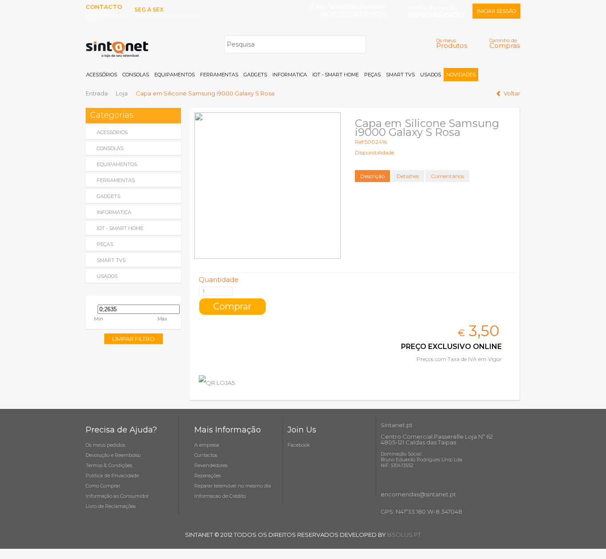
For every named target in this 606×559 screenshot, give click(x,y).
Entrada (97, 93)
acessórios (112, 132)
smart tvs (111, 260)
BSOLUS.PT (404, 534)
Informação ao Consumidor (117, 496)
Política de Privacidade (112, 475)
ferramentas (116, 180)
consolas (110, 148)
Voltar (512, 93)
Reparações (207, 475)
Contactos (205, 455)
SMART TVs (400, 74)
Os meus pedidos (105, 445)
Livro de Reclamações (111, 506)
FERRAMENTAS (219, 74)
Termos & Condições (109, 465)
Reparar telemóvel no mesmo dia (232, 486)
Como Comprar (103, 486)
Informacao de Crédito (220, 496)
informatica (114, 212)
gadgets (108, 196)
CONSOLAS (135, 74)
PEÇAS (372, 74)
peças (105, 244)
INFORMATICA (289, 74)
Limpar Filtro (133, 338)
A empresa (206, 445)
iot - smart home (120, 228)
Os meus (451, 43)
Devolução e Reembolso (113, 455)
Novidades (461, 74)
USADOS (430, 74)
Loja (122, 93)
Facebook (298, 445)
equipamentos (117, 164)
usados (107, 276)
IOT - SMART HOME (335, 74)
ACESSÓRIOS (101, 74)
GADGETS (255, 74)
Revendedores (211, 465)
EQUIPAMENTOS (174, 74)
